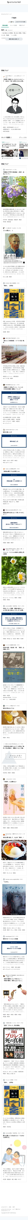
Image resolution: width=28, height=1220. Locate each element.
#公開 (4, 930)
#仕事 (21, 638)
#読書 (4, 332)
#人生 (8, 460)
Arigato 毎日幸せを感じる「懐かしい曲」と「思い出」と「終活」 (15, 549)
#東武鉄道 (15, 376)
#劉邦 (4, 1014)
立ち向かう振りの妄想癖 (11, 283)
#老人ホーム (12, 501)
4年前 (23, 606)
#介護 (14, 638)
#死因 (19, 597)
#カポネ (9, 928)
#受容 (8, 599)
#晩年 (4, 127)
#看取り (13, 419)
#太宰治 (5, 772)
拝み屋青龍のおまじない (11, 384)
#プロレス (5, 1071)
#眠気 (14, 873)
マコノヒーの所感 (9, 1079)
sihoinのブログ (9, 169)
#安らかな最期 (6, 419)
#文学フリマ (6, 503)
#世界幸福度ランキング (12, 127)
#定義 (8, 695)
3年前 (18, 468)
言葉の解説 (5, 25)
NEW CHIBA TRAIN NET (11, 338)
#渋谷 (19, 930)
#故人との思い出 (11, 1073)
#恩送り (18, 421)
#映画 (4, 928)
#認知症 (9, 1179)
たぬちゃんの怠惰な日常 (11, 468)
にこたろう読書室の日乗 (11, 645)
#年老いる (9, 638)
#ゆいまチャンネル (7, 462)
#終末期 (18, 419)
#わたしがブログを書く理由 (10, 499)
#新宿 (23, 930)
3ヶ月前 (14, 169)
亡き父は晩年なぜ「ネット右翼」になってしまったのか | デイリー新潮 (9, 146)
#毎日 (15, 460)
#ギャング (14, 928)
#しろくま (9, 873)
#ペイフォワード (7, 423)
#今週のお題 (21, 499)
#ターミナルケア (7, 421)
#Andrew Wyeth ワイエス (10, 697)
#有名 (15, 930)
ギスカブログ (9, 779)
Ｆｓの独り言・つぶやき (11, 228)
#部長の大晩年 (14, 827)
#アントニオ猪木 (13, 1071)
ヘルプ (13, 1209)
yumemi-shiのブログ (10, 429)
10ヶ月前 (19, 228)
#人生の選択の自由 (16, 129)
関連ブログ (22, 25)
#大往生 (14, 417)
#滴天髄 (9, 221)
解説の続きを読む (13, 39)
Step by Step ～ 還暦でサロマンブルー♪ (14, 833)
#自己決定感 (6, 131)
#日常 (12, 460)
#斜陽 (13, 772)
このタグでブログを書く (20, 21)
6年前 (17, 936)
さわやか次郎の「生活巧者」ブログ (13, 606)
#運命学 (16, 219)
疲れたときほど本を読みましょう (13, 743)
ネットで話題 (13, 25)
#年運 (4, 221)
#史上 (19, 928)
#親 (13, 1179)
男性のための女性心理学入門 (12, 510)
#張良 (12, 1014)
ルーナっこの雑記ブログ (11, 705)
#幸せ (8, 737)
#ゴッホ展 (5, 276)
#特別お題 (5, 501)
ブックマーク (5, 142)
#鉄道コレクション (7, 376)
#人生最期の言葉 (7, 417)
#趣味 (8, 542)
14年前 (15, 1079)
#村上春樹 (17, 967)
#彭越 (4, 1016)
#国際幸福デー (6, 129)
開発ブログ (18, 1209)
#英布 (8, 1016)
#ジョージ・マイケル (8, 597)
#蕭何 (15, 1014)
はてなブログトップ (5, 1210)
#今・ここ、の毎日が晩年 (9, 699)
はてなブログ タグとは (6, 1209)
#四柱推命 (10, 219)
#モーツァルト (6, 967)
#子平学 (5, 219)
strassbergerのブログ (10, 936)
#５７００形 (6, 378)
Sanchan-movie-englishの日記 (12, 879)
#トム (12, 930)
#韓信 (19, 1014)
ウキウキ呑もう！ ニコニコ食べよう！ (14, 75)
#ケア (19, 1179)
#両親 (4, 638)
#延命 (18, 417)
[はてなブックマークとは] (11, 137)
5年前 (14, 779)
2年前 (18, 283)
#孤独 (4, 542)
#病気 (4, 599)
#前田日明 (20, 1071)
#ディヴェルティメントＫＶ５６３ (11, 969)
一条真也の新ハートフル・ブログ (13, 1022)
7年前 (22, 1022)
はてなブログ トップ (7, 14)
